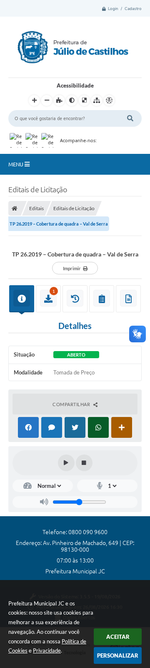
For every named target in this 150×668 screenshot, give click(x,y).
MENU (16, 164)
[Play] (66, 463)
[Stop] (84, 463)
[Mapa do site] (96, 100)
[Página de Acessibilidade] (109, 100)
